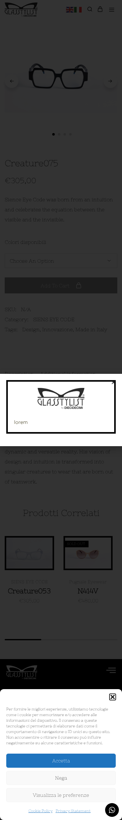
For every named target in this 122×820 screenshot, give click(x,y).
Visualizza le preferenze (61, 795)
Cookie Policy (40, 811)
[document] (61, 410)
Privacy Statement (73, 811)
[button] (112, 697)
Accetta (61, 760)
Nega (61, 778)
